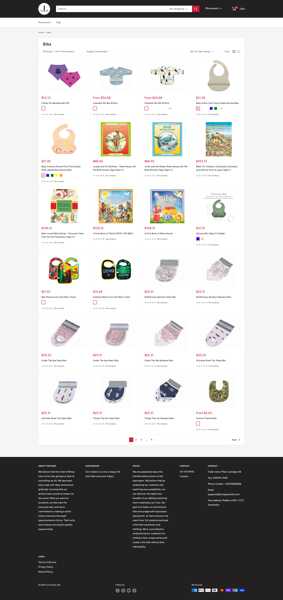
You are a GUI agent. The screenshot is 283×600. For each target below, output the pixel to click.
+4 (221, 108)
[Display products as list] (238, 51)
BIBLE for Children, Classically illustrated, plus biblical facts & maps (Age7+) (217, 168)
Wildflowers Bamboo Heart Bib (160, 297)
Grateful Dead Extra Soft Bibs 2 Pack (111, 297)
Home (41, 32)
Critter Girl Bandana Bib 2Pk (55, 103)
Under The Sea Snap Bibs (53, 360)
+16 (169, 108)
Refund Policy (45, 571)
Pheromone (44, 22)
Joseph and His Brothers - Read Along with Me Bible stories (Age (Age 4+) (114, 168)
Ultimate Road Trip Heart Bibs (56, 418)
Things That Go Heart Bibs (106, 418)
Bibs (49, 32)
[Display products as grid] (234, 51)
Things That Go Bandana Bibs (159, 418)
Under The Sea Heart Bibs (106, 360)
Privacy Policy (45, 566)
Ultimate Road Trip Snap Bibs (211, 360)
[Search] (195, 9)
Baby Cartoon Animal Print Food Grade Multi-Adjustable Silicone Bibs (60, 168)
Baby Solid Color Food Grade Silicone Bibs (217, 103)
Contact (184, 476)
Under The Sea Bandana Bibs (158, 360)
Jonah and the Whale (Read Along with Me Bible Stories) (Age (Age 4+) (165, 168)
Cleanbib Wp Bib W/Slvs (105, 103)
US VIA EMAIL (187, 471)
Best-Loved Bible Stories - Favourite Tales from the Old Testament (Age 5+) (62, 235)
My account (212, 8)
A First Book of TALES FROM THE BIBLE (113, 233)
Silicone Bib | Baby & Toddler (210, 233)
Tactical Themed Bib (206, 418)
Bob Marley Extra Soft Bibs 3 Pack (58, 297)
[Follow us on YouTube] (129, 590)
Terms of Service (47, 562)
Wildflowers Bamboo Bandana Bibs (213, 297)
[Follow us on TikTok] (134, 590)
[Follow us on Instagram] (123, 590)
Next (234, 439)
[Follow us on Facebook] (118, 590)
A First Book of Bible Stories (158, 233)
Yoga (58, 22)
